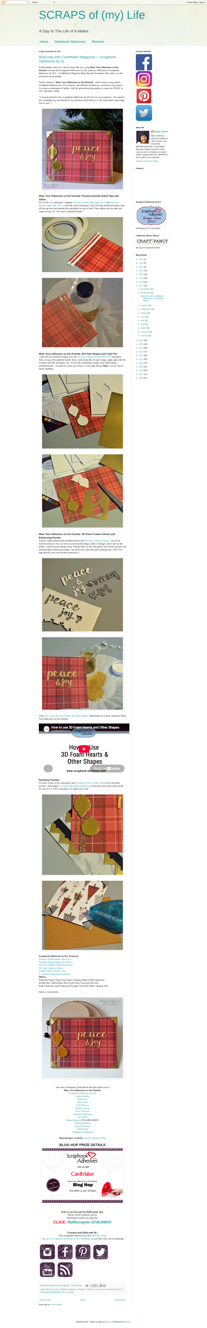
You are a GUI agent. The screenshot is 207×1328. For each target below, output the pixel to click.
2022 (141, 267)
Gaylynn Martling (82, 1123)
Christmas (81, 1289)
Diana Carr (82, 1099)
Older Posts (120, 1300)
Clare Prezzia (82, 1105)
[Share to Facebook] (101, 1285)
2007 (141, 374)
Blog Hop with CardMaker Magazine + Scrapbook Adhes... (152, 298)
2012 (141, 355)
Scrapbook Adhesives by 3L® (82, 1093)
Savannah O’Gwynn (82, 1114)
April (143, 324)
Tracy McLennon (82, 1126)
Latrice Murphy (82, 1096)
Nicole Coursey (82, 1108)
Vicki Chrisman (82, 1111)
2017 (141, 286)
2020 (141, 274)
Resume (98, 41)
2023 (141, 263)
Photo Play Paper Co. (115, 1289)
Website (95, 1235)
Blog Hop (49, 1289)
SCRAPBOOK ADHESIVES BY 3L (53, 1292)
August (144, 313)
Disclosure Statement (70, 41)
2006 (141, 378)
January (145, 335)
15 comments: (77, 1285)
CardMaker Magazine (67, 1289)
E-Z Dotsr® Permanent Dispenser (54, 974)
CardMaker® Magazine (82, 1132)
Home (44, 41)
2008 (141, 370)
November (146, 293)
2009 (141, 367)
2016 (141, 340)
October (144, 305)
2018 (141, 282)
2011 (141, 359)
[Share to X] (98, 1285)
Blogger (127, 1322)
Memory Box (101, 1289)
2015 (141, 344)
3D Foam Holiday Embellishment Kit (94, 357)
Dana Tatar (82, 1102)
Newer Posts (45, 1300)
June (143, 317)
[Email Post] (87, 1285)
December (146, 289)
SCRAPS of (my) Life (92, 15)
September (146, 309)
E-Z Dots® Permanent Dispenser (74, 786)
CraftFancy (90, 1289)
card (56, 1289)
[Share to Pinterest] (104, 1285)
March (144, 328)
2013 (141, 352)
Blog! (104, 1235)
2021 (141, 271)
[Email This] (92, 1285)
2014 (141, 348)
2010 (141, 363)
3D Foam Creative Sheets (97, 540)
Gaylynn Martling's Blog (94, 1138)
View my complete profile (147, 161)
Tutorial (70, 1292)
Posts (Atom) (56, 1304)
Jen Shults (82, 1117)
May (143, 320)
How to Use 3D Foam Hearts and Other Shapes (66, 716)
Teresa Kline (82, 1129)
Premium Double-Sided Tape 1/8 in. (55, 962)
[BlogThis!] (95, 1285)
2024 (141, 259)
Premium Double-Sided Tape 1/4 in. (89, 202)
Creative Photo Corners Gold (90, 783)
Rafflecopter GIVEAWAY (90, 1222)
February (145, 332)
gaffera (108, 1322)
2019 (141, 278)
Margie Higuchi (73, 1120)
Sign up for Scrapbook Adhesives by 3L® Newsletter (66, 1239)
